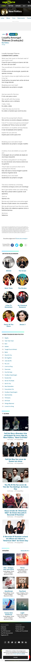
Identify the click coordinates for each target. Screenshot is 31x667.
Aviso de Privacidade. (19, 654)
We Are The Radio (9, 380)
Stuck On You (8, 355)
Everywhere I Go (9, 389)
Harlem (7, 346)
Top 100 (10, 6)
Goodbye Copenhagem (11, 392)
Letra (3, 34)
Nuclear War (8, 378)
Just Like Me (8, 361)
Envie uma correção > (22, 238)
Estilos (18, 6)
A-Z (24, 6)
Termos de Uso (20, 629)
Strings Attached (9, 403)
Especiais (3, 627)
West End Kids (8, 395)
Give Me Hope (8, 372)
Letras (2, 18)
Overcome (7, 369)
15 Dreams (7, 398)
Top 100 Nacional (5, 631)
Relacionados (21, 18)
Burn (6, 344)
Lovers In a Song (9, 406)
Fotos (13, 18)
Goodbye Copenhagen (11, 375)
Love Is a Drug (8, 366)
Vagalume (8, 2)
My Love (7, 363)
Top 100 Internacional (7, 633)
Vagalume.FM (24, 550)
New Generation (9, 386)
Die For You (8, 383)
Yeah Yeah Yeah (9, 341)
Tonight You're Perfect (11, 349)
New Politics (15, 11)
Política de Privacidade (22, 631)
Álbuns (8, 18)
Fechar (15, 657)
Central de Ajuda (20, 627)
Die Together (8, 358)
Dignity (7, 338)
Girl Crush (7, 400)
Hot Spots (3, 629)
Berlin (6, 352)
